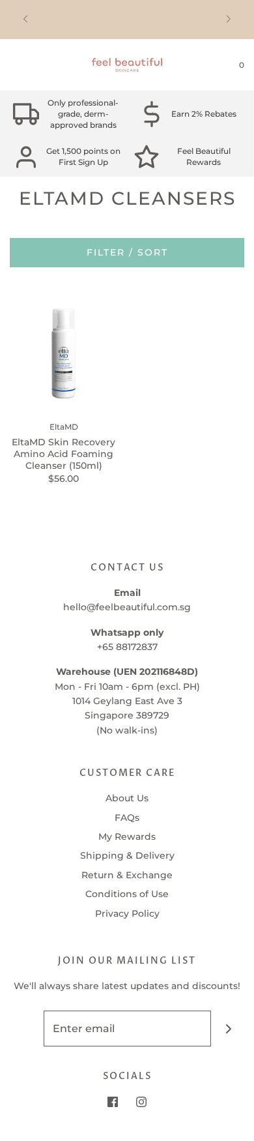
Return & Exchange (127, 875)
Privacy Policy (127, 913)
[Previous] (25, 19)
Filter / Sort (127, 252)
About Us (127, 798)
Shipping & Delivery (127, 855)
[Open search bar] (24, 65)
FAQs (127, 817)
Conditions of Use (127, 894)
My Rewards (127, 836)
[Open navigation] (10, 65)
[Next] (228, 19)
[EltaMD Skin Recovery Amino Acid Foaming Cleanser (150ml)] (63, 354)
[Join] (229, 1028)
